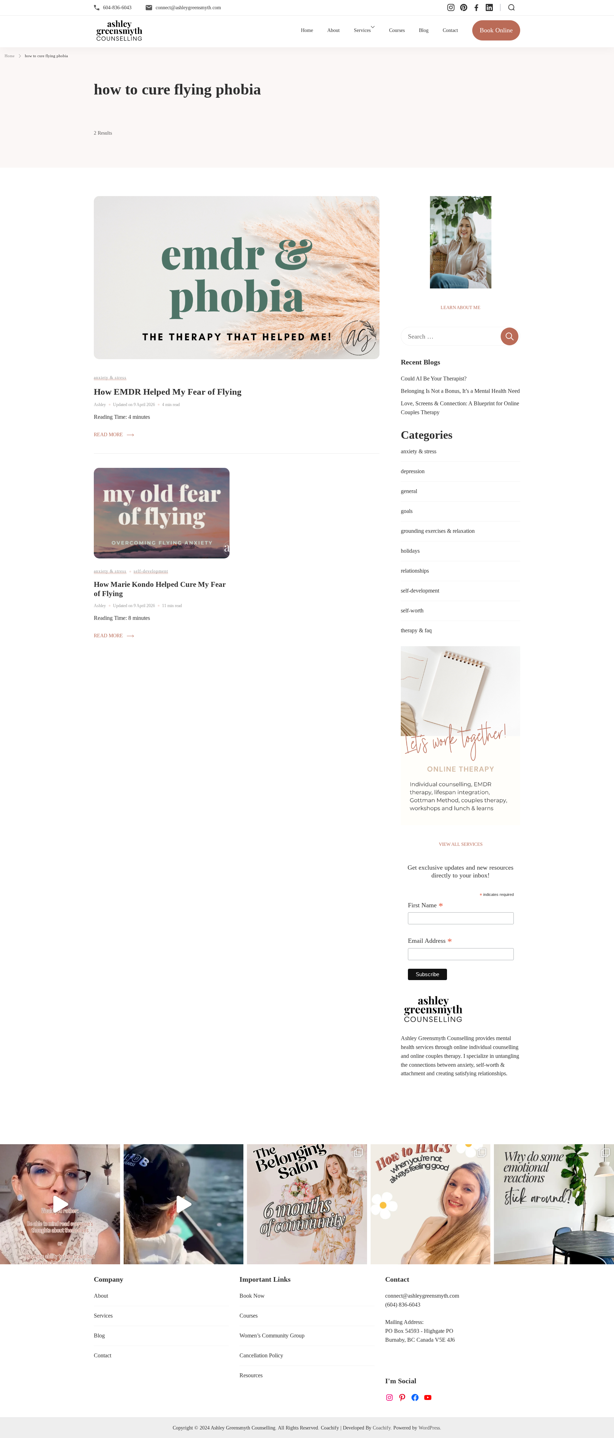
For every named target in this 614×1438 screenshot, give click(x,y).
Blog (424, 30)
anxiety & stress (110, 377)
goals (407, 511)
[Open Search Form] (511, 7)
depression (413, 471)
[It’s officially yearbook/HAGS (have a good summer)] (431, 1204)
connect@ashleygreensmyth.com (188, 7)
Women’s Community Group (272, 1335)
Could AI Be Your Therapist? (434, 378)
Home (307, 30)
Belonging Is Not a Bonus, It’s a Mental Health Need (460, 391)
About (333, 30)
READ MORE (108, 434)
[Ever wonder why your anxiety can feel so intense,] (554, 1204)
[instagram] (450, 7)
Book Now (252, 1296)
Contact (450, 30)
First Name (425, 906)
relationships (415, 571)
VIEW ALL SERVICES (461, 844)
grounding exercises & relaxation (438, 531)
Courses (397, 30)
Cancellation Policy (261, 1355)
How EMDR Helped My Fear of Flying (168, 391)
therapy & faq (416, 630)
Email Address (430, 941)
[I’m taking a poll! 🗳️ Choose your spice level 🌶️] (60, 1204)
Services (362, 30)
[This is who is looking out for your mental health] (184, 1204)
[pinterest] (463, 7)
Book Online (496, 30)
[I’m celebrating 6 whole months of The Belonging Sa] (307, 1204)
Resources (251, 1375)
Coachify (382, 1428)
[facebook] (476, 7)
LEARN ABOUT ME (460, 307)
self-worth (412, 610)
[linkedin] (489, 7)
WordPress (429, 1428)
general (409, 491)
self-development (151, 571)
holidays (410, 551)
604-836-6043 (117, 7)
